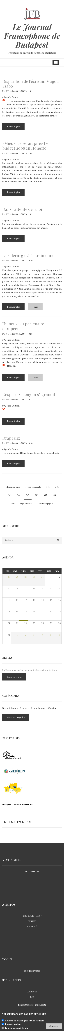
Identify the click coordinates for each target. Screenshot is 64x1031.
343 (10, 495)
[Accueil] (32, 13)
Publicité (32, 926)
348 (55, 495)
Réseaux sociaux (13, 1024)
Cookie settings (32, 971)
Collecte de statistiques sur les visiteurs (24, 1020)
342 (57, 486)
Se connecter (32, 871)
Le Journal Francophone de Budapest (32, 35)
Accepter (54, 1026)
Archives (32, 991)
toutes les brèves (14, 676)
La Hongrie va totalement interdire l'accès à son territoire (29, 670)
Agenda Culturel (12, 97)
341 (48, 486)
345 (29, 496)
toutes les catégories (16, 717)
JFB (7, 91)
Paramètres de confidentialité (32, 1004)
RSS (32, 997)
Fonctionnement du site (16, 1028)
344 (19, 495)
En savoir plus (16, 127)
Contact (32, 921)
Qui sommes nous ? (32, 916)
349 (13, 503)
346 (37, 495)
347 (46, 495)
